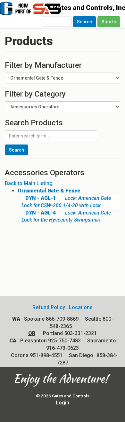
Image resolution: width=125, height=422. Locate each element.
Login (62, 403)
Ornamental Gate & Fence (49, 191)
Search (84, 21)
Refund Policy (48, 307)
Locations (81, 307)
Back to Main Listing (29, 183)
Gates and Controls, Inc (41, 11)
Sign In (109, 21)
